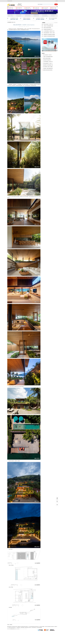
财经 (7, 8)
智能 (26, 8)
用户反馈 (57, 501)
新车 (10, 8)
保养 (12, 8)
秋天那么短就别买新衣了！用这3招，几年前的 (49, 32)
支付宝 (47, 7)
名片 (53, 7)
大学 (20, 8)
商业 (52, 7)
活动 (38, 7)
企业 (33, 8)
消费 (50, 7)
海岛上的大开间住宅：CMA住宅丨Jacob (48, 24)
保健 (46, 8)
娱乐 (16, 7)
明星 (17, 7)
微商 (50, 8)
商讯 (42, 8)
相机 (38, 8)
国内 (9, 7)
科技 (16, 8)
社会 (12, 7)
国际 (10, 7)
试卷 (19, 8)
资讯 (7, 7)
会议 (55, 7)
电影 (19, 7)
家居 (33, 7)
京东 (45, 7)
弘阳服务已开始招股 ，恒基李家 (14, 19)
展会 (36, 7)
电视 (20, 7)
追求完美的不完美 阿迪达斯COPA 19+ (48, 29)
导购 (9, 8)
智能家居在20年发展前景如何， (27, 19)
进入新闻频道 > (56, 22)
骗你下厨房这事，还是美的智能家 (40, 19)
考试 (17, 8)
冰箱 (29, 7)
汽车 (25, 7)
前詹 (52, 8)
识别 (30, 8)
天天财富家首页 (9, 22)
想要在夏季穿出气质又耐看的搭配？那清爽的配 (49, 34)
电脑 (36, 8)
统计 (53, 8)
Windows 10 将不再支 (51, 19)
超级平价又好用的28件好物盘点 (47, 27)
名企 (35, 7)
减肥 (45, 8)
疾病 (43, 8)
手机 (35, 8)
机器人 (28, 8)
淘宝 (43, 7)
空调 (28, 7)
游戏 (42, 7)
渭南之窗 (11, 624)
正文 (14, 22)
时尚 (25, 8)
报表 (55, 8)
